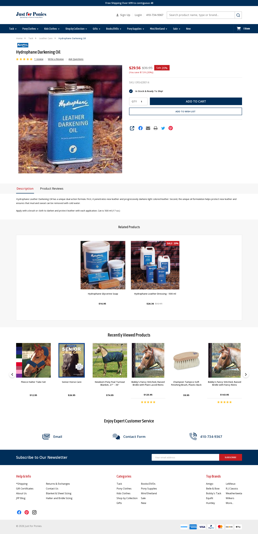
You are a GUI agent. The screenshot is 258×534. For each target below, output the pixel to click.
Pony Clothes (29, 28)
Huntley (210, 503)
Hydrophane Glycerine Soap (103, 293)
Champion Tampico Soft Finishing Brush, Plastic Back (186, 383)
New (188, 28)
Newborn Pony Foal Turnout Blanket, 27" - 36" (110, 383)
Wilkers (230, 498)
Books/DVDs (112, 28)
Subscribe (230, 457)
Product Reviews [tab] (51, 188)
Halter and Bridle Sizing (59, 498)
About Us (21, 493)
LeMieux (230, 483)
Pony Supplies (134, 28)
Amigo (209, 483)
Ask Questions (76, 59)
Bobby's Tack (213, 493)
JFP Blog (20, 498)
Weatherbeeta (234, 493)
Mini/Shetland (157, 28)
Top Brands (213, 476)
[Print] (155, 128)
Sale (175, 28)
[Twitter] (163, 128)
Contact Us (52, 488)
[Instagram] (34, 512)
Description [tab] (25, 188)
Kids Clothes (50, 28)
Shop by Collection (74, 28)
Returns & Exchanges (58, 483)
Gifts (95, 28)
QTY (134, 101)
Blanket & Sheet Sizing (58, 493)
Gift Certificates (24, 488)
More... (229, 503)
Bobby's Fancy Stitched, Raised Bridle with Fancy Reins (224, 383)
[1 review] (24, 58)
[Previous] (12, 374)
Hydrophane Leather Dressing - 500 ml (155, 293)
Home (19, 38)
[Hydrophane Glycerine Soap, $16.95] (103, 265)
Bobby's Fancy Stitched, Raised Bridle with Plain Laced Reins (148, 383)
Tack (11, 28)
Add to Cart (196, 101)
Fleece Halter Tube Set (33, 381)
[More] (16, 29)
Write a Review (56, 59)
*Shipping (22, 483)
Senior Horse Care (71, 381)
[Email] (148, 128)
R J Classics (232, 488)
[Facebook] (140, 128)
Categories (124, 476)
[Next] (246, 374)
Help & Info (23, 476)
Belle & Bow (212, 488)
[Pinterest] (171, 128)
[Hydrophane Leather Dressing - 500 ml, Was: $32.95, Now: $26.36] (155, 265)
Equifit (209, 498)
